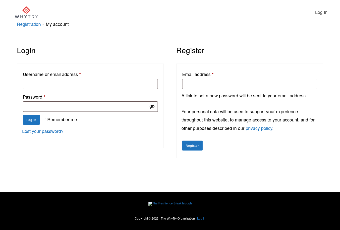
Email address (206, 74)
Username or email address (61, 74)
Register (192, 145)
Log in (31, 119)
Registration (29, 24)
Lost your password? (42, 131)
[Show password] (152, 106)
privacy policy (259, 128)
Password (43, 96)
